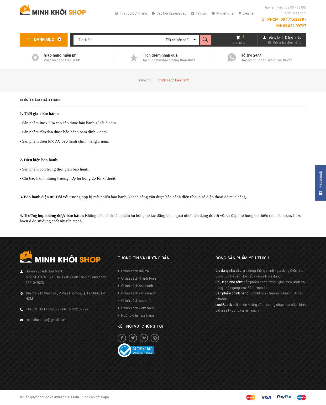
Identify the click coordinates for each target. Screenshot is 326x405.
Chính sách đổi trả (135, 271)
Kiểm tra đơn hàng (287, 42)
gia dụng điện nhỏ (290, 270)
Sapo (105, 397)
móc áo (261, 288)
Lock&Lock (258, 293)
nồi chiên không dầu (248, 305)
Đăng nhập (293, 37)
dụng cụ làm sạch (245, 310)
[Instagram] (155, 338)
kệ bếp (248, 276)
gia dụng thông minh (258, 270)
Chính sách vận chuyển (138, 293)
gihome (221, 299)
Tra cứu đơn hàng (133, 13)
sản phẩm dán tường (260, 282)
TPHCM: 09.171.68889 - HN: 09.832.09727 (285, 22)
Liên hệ (248, 13)
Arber (298, 293)
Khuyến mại (225, 13)
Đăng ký (274, 37)
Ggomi (274, 293)
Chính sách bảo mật (136, 301)
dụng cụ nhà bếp (228, 276)
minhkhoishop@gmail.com (46, 320)
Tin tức (201, 13)
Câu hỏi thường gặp (171, 13)
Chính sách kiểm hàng (138, 308)
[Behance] (144, 338)
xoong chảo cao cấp (281, 305)
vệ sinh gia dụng (268, 276)
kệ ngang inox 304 (239, 288)
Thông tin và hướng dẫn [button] (143, 258)
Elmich (286, 293)
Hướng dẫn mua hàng (137, 315)
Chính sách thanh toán (138, 278)
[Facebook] (122, 338)
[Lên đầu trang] (320, 393)
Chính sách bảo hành (40, 100)
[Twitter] (133, 338)
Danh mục (44, 39)
